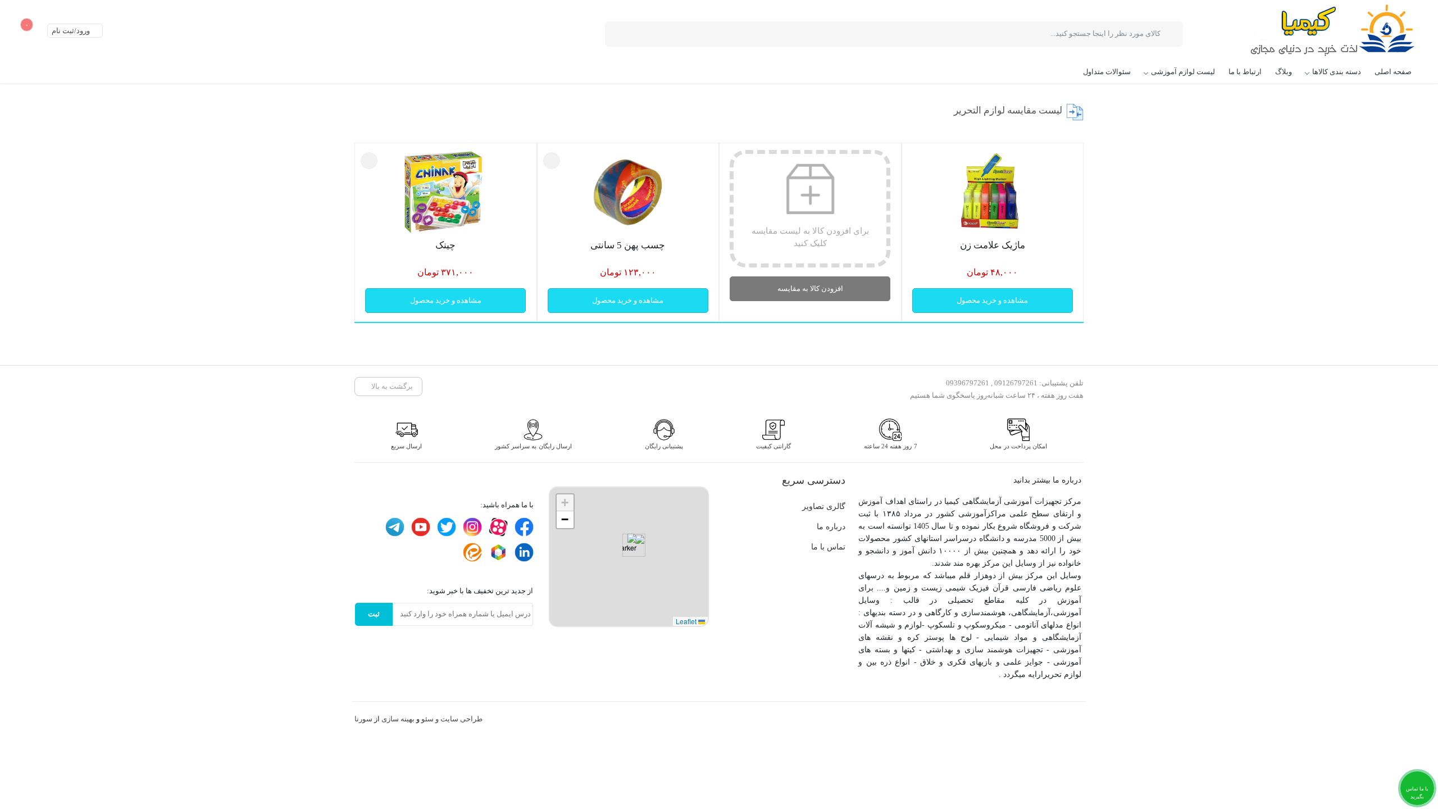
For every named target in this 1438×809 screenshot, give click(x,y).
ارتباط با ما (1245, 71)
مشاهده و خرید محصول (992, 300)
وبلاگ (1283, 71)
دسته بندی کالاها (1336, 71)
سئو (427, 719)
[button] (629, 545)
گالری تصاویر (823, 506)
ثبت (374, 614)
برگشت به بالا (391, 386)
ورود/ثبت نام (72, 30)
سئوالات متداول (1107, 71)
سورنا (363, 719)
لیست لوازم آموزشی (1183, 71)
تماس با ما (828, 546)
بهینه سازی (398, 719)
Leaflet (687, 621)
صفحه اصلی (1393, 71)
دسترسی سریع (813, 480)
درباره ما (831, 526)
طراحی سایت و (458, 719)
